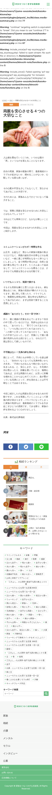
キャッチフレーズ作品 (15, 683)
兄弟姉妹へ (11, 611)
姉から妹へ (11, 614)
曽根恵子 (39, 574)
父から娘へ (11, 595)
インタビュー (10, 753)
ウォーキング (12, 599)
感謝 (43, 559)
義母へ (9, 649)
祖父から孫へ (41, 595)
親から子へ (17, 626)
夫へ (18, 618)
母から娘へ (26, 562)
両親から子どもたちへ (31, 622)
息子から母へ (41, 562)
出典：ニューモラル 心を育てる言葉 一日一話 (25, 668)
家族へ (25, 603)
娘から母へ (40, 566)
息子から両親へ (26, 611)
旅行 (26, 559)
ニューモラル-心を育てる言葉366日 (21, 588)
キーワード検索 (10, 689)
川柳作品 (18, 633)
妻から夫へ (11, 570)
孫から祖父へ (12, 603)
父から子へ (42, 611)
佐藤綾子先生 (12, 574)
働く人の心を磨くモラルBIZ (18, 679)
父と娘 (9, 559)
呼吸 (36, 555)
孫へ (22, 570)
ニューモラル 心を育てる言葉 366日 (21, 641)
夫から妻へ (11, 566)
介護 (45, 630)
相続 (18, 559)
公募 (5, 760)
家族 (8, 633)
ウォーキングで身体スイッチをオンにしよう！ (26, 637)
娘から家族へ (30, 618)
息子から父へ (27, 599)
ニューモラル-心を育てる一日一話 (20, 591)
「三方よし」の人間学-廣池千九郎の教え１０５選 (27, 583)
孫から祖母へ (25, 595)
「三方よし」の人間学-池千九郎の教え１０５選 (26, 653)
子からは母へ (12, 622)
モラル (6, 745)
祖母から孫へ (12, 607)
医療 (35, 559)
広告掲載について (9, 778)
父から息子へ (12, 562)
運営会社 (5, 767)
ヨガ (30, 570)
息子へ (9, 618)
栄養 (27, 555)
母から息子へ (25, 566)
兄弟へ (35, 603)
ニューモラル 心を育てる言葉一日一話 (22, 675)
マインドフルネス (13, 555)
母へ (40, 614)
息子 (8, 664)
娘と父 (9, 672)
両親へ (31, 614)
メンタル (8, 738)
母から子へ (26, 607)
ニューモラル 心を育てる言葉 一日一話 (22, 645)
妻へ (22, 614)
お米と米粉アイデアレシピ (17, 578)
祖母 (21, 656)
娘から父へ (26, 574)
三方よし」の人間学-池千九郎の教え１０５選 (25, 660)
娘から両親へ (41, 607)
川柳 (36, 679)
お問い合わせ (7, 772)
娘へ (37, 630)
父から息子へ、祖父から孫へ (18, 630)
